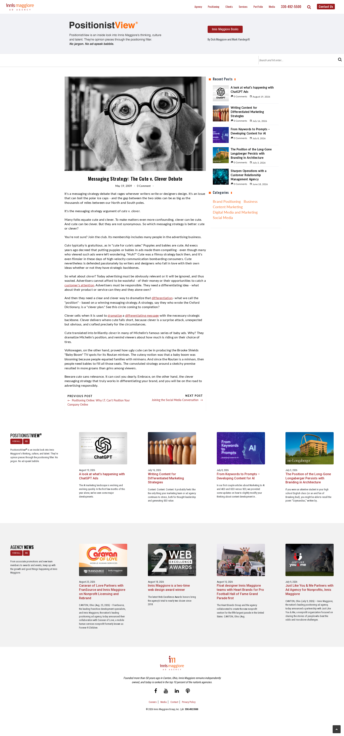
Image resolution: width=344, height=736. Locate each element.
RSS (26, 441)
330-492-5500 (291, 6)
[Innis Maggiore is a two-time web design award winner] (172, 559)
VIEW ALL (16, 441)
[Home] (20, 6)
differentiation (162, 298)
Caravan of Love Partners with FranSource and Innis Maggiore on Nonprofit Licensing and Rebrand (102, 592)
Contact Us (326, 6)
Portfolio (258, 6)
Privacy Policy (188, 702)
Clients (229, 6)
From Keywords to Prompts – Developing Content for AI (238, 476)
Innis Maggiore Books (225, 29)
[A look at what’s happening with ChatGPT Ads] (103, 448)
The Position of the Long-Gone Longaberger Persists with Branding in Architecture (308, 478)
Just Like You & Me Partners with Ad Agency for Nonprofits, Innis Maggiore (309, 590)
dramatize (115, 315)
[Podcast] (188, 691)
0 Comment (144, 185)
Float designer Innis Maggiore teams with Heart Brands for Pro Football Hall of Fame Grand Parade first (240, 592)
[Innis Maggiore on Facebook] (155, 691)
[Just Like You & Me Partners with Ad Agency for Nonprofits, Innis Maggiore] (309, 559)
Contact (174, 702)
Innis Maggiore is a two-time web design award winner (169, 588)
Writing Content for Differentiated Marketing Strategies (166, 478)
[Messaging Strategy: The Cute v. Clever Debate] (115, 33)
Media (272, 6)
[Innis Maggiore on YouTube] (166, 691)
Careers (153, 702)
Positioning (213, 6)
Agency (198, 6)
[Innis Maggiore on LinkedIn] (177, 691)
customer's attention (79, 285)
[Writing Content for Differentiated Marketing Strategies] (172, 448)
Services (243, 6)
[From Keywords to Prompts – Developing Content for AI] (241, 448)
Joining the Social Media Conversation (177, 400)
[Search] (309, 7)
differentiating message (142, 315)
